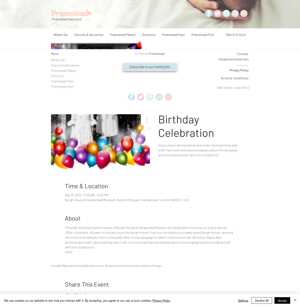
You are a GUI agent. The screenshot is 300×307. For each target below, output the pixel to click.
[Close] (295, 300)
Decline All (262, 300)
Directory (57, 76)
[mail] (244, 13)
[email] (168, 97)
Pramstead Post (62, 86)
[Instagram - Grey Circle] (235, 13)
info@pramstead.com (233, 59)
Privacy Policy (239, 70)
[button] (150, 67)
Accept (282, 300)
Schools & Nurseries (65, 65)
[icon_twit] (217, 13)
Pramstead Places (63, 70)
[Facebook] (208, 13)
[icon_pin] (226, 13)
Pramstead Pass (62, 81)
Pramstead (156, 53)
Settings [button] (243, 300)
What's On (58, 60)
